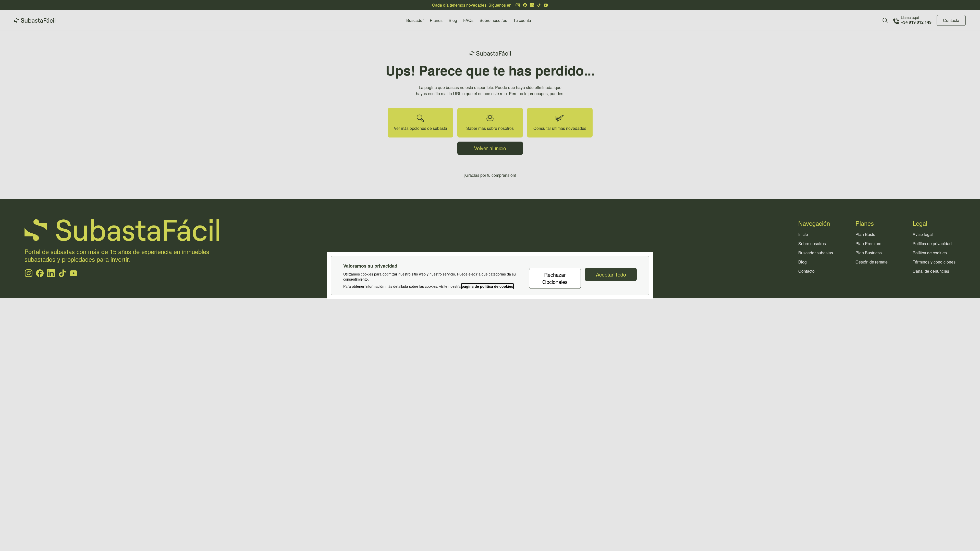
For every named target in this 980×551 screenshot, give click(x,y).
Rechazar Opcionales (555, 278)
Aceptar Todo (611, 274)
